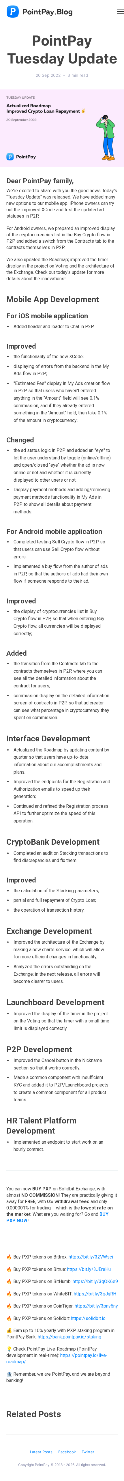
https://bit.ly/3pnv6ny (96, 1306)
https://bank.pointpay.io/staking (69, 1337)
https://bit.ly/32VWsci (91, 1257)
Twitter (88, 1452)
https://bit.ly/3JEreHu (89, 1269)
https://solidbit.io (88, 1318)
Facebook (67, 1452)
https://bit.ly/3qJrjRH (95, 1294)
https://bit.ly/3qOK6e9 (95, 1281)
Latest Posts (41, 1452)
